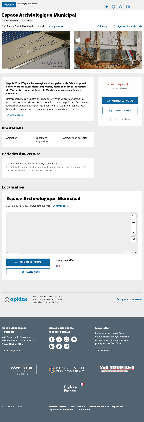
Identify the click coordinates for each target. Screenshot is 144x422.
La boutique (84, 409)
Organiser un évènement (61, 409)
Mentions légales (57, 406)
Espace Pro (117, 406)
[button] (121, 7)
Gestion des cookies (98, 406)
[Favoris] (113, 7)
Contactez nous (77, 406)
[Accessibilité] (107, 7)
